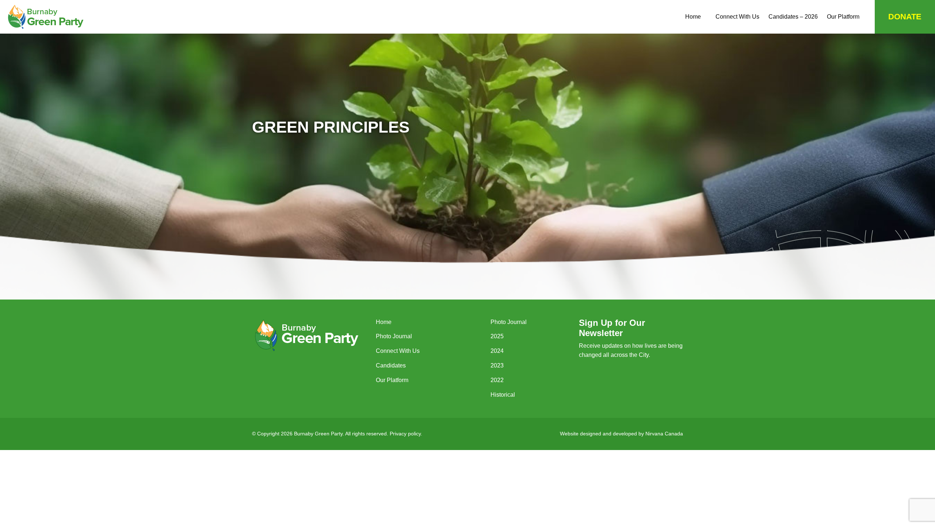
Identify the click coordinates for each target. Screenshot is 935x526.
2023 (497, 365)
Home (693, 17)
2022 (497, 380)
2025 (497, 336)
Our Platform (843, 17)
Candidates (391, 365)
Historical (503, 395)
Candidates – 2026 (793, 17)
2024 (497, 351)
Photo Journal (394, 336)
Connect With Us (737, 17)
